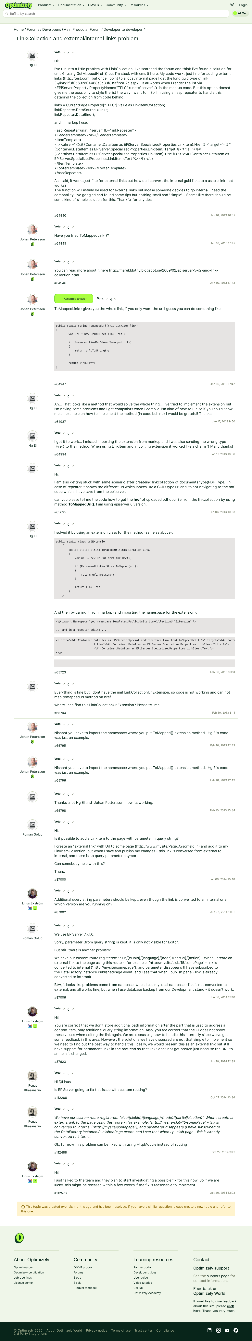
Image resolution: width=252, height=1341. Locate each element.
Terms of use (121, 1330)
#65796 (60, 780)
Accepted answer (73, 298)
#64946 (60, 283)
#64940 (60, 215)
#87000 (60, 879)
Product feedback (85, 1287)
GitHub (138, 1287)
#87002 (60, 912)
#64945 (60, 243)
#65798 (60, 810)
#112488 (60, 1152)
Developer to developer (123, 29)
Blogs (77, 1277)
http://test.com (76, 78)
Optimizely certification (29, 1272)
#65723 (60, 672)
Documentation (71, 5)
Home (19, 29)
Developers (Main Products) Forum (71, 29)
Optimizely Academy (147, 1293)
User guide (140, 1277)
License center (23, 1282)
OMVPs (95, 5)
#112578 (60, 1193)
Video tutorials (143, 1282)
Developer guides (145, 1272)
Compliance (165, 1330)
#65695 (60, 512)
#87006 (60, 997)
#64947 (60, 384)
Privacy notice (96, 1330)
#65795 (60, 745)
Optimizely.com (24, 1267)
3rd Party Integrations (30, 1333)
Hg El (33, 65)
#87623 (60, 1062)
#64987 (60, 422)
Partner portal (142, 1267)
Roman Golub (32, 834)
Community (116, 5)
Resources (139, 5)
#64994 (60, 454)
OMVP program (84, 1267)
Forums (33, 29)
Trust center (143, 1330)
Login (243, 5)
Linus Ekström (32, 903)
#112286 (60, 1098)
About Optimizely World (64, 1330)
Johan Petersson (32, 239)
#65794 (60, 713)
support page (218, 1276)
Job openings (23, 1277)
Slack (77, 1282)
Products (46, 5)
